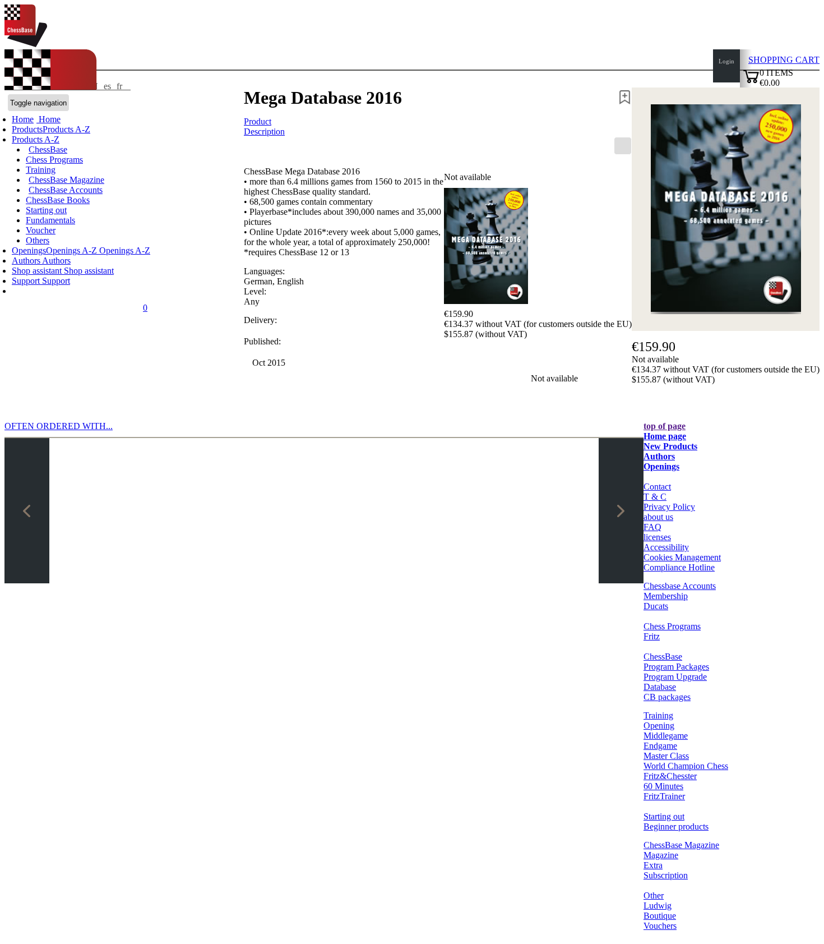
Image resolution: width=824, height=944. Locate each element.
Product (257, 121)
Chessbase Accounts (680, 586)
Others (37, 240)
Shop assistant (38, 270)
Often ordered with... (58, 426)
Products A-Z (35, 139)
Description (264, 131)
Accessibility (666, 547)
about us (658, 517)
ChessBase (48, 149)
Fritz (652, 636)
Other (654, 895)
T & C (655, 496)
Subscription (666, 875)
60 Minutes (663, 786)
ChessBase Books (58, 200)
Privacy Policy (669, 507)
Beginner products (676, 826)
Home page (665, 436)
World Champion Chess (686, 766)
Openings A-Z (123, 250)
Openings (661, 466)
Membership (666, 596)
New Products (670, 446)
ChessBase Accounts (66, 190)
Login (726, 61)
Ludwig (658, 905)
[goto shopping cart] (751, 81)
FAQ (652, 527)
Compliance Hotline (679, 567)
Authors (27, 260)
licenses (657, 537)
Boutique (660, 915)
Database (660, 687)
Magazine (661, 855)
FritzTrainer (664, 796)
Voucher (40, 230)
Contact (657, 486)
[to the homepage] (25, 44)
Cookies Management (682, 557)
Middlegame (666, 735)
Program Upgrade (675, 676)
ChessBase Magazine (66, 180)
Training (40, 169)
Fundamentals (50, 220)
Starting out (46, 210)
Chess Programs (54, 159)
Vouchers (660, 926)
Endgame (660, 745)
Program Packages (676, 666)
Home (48, 119)
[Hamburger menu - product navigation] (623, 146)
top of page (665, 426)
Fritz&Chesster (670, 776)
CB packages (667, 697)
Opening (659, 725)
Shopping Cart (784, 60)
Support (27, 280)
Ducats (656, 606)
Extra (653, 865)
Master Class (666, 756)
